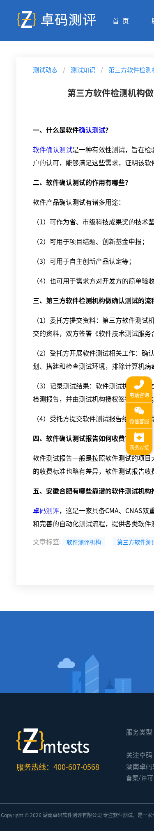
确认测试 (92, 130)
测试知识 (83, 69)
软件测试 (123, 814)
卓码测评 (46, 510)
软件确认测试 (52, 149)
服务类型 (139, 732)
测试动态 (45, 69)
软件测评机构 (84, 542)
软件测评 (72, 814)
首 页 (121, 20)
